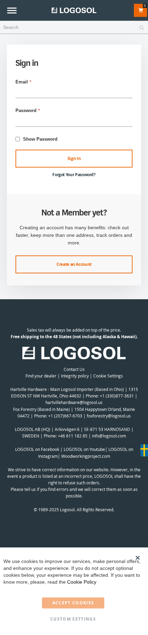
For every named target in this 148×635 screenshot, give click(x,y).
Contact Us (74, 369)
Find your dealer (40, 376)
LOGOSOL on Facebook (37, 449)
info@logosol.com (109, 436)
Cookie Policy (81, 582)
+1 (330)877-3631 (117, 396)
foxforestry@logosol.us (109, 416)
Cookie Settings (108, 376)
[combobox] (74, 27)
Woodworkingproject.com (85, 456)
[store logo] (74, 10)
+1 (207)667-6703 (65, 416)
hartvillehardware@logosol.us (74, 402)
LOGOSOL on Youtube (84, 449)
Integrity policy (75, 376)
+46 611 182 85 (72, 436)
